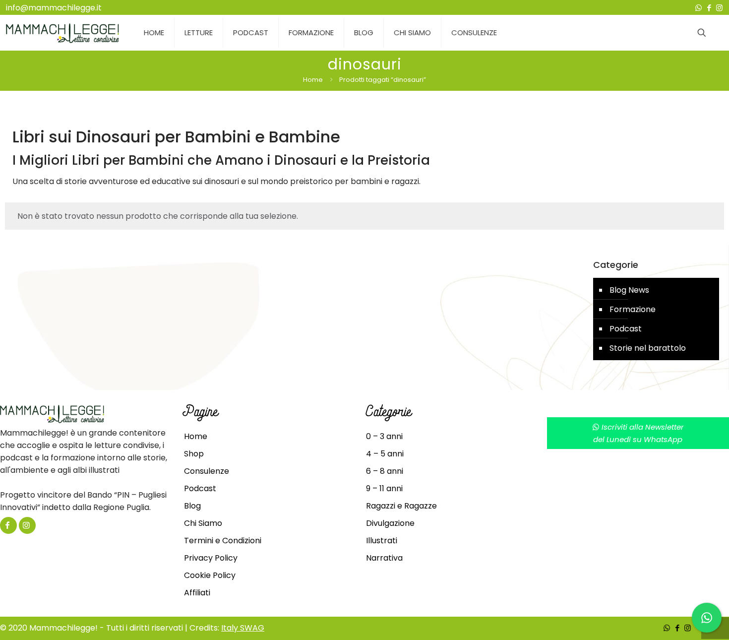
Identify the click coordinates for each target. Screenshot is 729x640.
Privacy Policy (211, 558)
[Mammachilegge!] (62, 32)
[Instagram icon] (719, 7)
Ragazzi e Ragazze (401, 506)
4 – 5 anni (385, 453)
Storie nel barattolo (647, 348)
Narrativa (384, 558)
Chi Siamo (203, 523)
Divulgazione (390, 523)
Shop (194, 453)
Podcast (625, 328)
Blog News (629, 290)
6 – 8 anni (384, 471)
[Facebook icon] (709, 7)
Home (313, 79)
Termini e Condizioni (222, 540)
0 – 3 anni (384, 436)
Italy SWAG (242, 628)
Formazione (632, 309)
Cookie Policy (210, 575)
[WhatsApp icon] (698, 7)
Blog (192, 506)
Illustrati (381, 540)
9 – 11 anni (384, 488)
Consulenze (206, 471)
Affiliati (197, 592)
